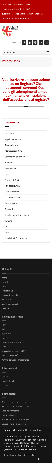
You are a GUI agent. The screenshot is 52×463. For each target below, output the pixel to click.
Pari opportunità (12, 185)
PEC (9, 4)
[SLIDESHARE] (35, 42)
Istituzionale (7, 290)
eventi (5, 282)
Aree (4, 286)
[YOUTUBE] (30, 42)
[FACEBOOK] (24, 42)
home (4, 277)
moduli (28, 4)
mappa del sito (8, 380)
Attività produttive (13, 150)
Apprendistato (11, 145)
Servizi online (11, 203)
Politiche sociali (12, 191)
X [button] (38, 459)
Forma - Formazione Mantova (15, 419)
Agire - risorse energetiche (14, 402)
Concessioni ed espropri (15, 156)
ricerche (5, 308)
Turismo (8, 220)
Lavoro (8, 174)
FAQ (28, 9)
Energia (8, 162)
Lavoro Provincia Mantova (14, 423)
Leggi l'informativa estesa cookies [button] (20, 455)
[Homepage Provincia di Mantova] (26, 31)
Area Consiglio (34, 13)
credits (5, 376)
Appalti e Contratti (13, 139)
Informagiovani (9, 415)
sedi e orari (18, 4)
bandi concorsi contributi (13, 9)
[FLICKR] (41, 42)
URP (4, 4)
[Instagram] (46, 42)
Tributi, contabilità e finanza (17, 215)
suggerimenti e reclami (12, 13)
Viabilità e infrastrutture (16, 238)
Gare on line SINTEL (14, 168)
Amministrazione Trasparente (15, 18)
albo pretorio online (11, 295)
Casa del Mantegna (10, 410)
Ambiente (9, 133)
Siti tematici (7, 299)
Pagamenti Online (13, 180)
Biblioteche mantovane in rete (15, 406)
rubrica (5, 385)
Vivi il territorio (9, 303)
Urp (6, 226)
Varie (7, 232)
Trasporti (9, 209)
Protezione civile (12, 197)
